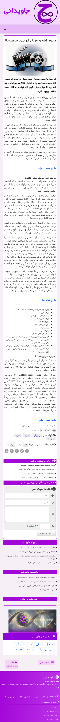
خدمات (19, 649)
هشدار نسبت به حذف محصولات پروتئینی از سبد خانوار (37, 465)
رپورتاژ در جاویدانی (51, 715)
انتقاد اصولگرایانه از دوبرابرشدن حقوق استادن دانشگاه (38, 551)
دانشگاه (20, 644)
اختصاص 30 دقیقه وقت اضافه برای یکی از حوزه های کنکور (36, 577)
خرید (17, 435)
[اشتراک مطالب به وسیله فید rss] (6, 450)
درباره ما (55, 707)
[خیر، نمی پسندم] (12, 444)
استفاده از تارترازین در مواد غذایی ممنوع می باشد (38, 477)
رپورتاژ (37, 435)
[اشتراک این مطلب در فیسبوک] (17, 450)
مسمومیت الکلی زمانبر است (47, 590)
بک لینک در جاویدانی (50, 711)
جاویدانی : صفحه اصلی (11, 664)
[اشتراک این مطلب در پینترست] (22, 450)
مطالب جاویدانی (52, 719)
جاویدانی (17, 10)
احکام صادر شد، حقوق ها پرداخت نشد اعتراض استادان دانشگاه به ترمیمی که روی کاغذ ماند (31, 557)
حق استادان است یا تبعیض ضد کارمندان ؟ (42, 563)
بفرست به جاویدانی (46, 533)
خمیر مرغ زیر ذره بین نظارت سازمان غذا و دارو (39, 473)
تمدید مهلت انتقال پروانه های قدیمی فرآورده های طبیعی (36, 469)
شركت (51, 438)
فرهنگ (49, 644)
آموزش (49, 649)
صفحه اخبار (45, 662)
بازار (27, 435)
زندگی (39, 644)
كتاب (29, 644)
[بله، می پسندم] (25, 444)
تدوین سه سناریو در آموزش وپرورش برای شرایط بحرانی (37, 547)
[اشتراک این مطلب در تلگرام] (27, 450)
